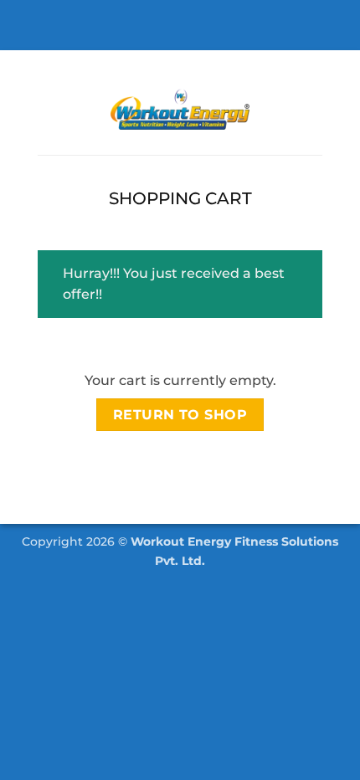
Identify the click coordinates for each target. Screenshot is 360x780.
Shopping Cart (180, 198)
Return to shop (180, 415)
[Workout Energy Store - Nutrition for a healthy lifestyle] (180, 109)
